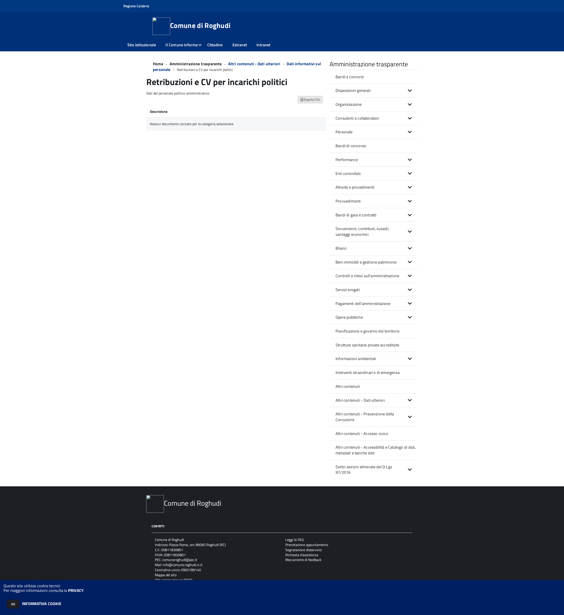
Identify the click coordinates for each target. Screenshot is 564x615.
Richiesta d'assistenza (301, 554)
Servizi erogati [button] (348, 290)
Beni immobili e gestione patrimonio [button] (366, 262)
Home (158, 64)
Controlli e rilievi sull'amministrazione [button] (367, 276)
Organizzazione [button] (349, 104)
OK (13, 604)
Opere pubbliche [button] (349, 317)
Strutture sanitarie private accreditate (367, 345)
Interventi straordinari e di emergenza (368, 372)
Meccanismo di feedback (303, 559)
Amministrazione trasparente (196, 64)
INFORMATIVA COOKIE (41, 604)
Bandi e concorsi (350, 77)
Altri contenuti (348, 386)
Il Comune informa (181, 45)
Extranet (239, 45)
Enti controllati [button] (348, 174)
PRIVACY (75, 590)
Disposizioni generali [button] (353, 90)
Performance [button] (347, 160)
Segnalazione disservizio (303, 549)
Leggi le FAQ (294, 539)
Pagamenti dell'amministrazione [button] (363, 304)
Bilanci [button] (341, 248)
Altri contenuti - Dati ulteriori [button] (360, 400)
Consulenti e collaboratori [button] (357, 118)
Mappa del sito (165, 575)
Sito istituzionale (141, 45)
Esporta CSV (311, 99)
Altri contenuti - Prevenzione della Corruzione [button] (365, 417)
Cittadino (215, 45)
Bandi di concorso (351, 146)
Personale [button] (344, 132)
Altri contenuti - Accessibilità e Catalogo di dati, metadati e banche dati (376, 450)
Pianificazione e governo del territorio (368, 331)
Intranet (263, 45)
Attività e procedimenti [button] (355, 187)
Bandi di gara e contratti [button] (356, 215)
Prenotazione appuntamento (306, 544)
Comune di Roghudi (200, 25)
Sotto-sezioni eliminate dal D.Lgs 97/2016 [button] (364, 470)
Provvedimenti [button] (348, 201)
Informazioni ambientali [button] (356, 359)
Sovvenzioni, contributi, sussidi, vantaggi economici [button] (362, 231)
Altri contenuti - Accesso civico (362, 434)
